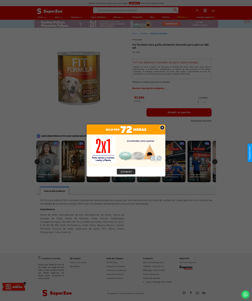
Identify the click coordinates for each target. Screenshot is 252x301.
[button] (245, 294)
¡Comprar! (126, 171)
